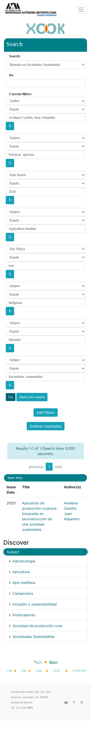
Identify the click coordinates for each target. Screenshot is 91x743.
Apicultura (21, 572)
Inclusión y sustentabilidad (35, 604)
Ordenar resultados (46, 426)
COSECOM (78, 671)
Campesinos (23, 593)
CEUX (56, 671)
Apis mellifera (24, 582)
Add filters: (45, 412)
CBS (23, 671)
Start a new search (32, 397)
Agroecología (24, 561)
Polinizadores (24, 615)
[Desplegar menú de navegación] (81, 9)
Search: (15, 56)
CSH (9, 671)
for (11, 75)
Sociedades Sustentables (34, 636)
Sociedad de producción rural (37, 626)
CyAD (38, 671)
